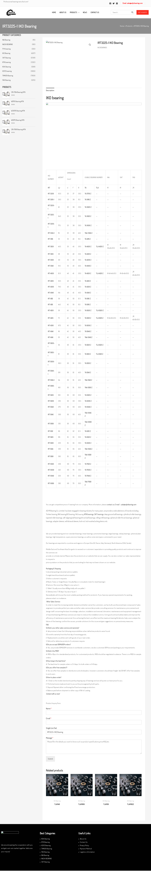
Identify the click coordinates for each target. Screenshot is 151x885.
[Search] (132, 12)
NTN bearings (89, 514)
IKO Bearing (6, 53)
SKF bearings (99, 514)
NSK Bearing (6, 67)
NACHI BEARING (7, 44)
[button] (142, 12)
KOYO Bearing (45, 845)
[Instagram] (117, 3)
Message (49, 738)
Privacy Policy (84, 845)
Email (48, 718)
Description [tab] (50, 90)
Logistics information (87, 852)
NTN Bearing (45, 842)
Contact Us (84, 842)
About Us (83, 839)
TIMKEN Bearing (7, 75)
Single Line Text (51, 728)
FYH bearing (6, 49)
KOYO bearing (7, 71)
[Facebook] (110, 3)
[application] (78, 12)
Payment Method (86, 848)
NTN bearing (6, 62)
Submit (50, 759)
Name (49, 708)
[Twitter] (114, 3)
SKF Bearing (6, 58)
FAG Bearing (6, 80)
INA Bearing (6, 40)
